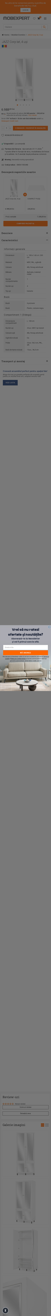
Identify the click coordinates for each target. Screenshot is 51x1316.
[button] (5, 1310)
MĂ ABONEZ (25, 652)
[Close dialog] (49, 627)
